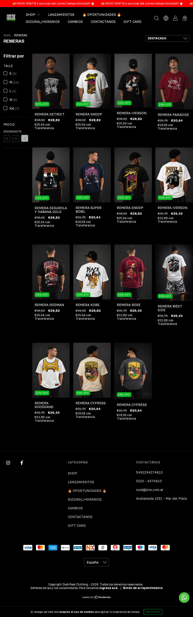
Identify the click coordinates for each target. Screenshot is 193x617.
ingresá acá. (108, 588)
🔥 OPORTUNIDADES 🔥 (101, 14)
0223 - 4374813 (149, 481)
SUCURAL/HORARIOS (43, 22)
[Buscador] (156, 18)
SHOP (31, 14)
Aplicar (24, 138)
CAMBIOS (75, 22)
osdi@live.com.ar (149, 490)
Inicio (7, 35)
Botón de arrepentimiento (143, 588)
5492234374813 (149, 472)
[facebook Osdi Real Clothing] (21, 463)
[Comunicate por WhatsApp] (184, 597)
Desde (7, 131)
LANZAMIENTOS (61, 14)
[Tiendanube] (96, 597)
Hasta (15, 131)
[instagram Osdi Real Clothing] (9, 463)
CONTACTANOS (103, 22)
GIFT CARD (132, 22)
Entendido (153, 612)
